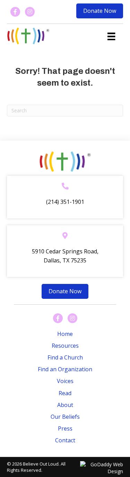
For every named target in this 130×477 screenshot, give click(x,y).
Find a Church (65, 357)
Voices (65, 381)
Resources (65, 345)
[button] (99, 10)
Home (65, 334)
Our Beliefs (65, 416)
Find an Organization (65, 369)
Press (65, 428)
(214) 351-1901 (65, 202)
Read (65, 393)
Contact (65, 440)
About (65, 405)
